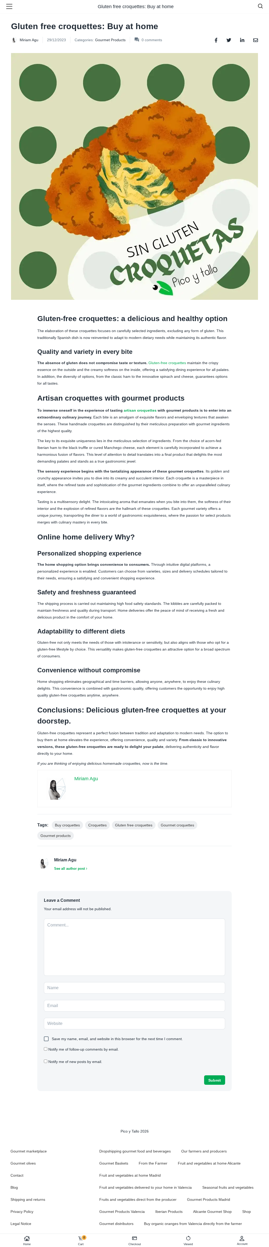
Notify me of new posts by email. (75, 1062)
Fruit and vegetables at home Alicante (209, 1163)
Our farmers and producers (204, 1151)
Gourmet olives (23, 1163)
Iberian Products (169, 1211)
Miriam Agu (29, 40)
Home (27, 1244)
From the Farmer (153, 1163)
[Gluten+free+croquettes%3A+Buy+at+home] (228, 40)
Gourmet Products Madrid (208, 1199)
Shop (246, 1211)
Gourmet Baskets (113, 1163)
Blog (14, 1187)
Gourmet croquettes (177, 825)
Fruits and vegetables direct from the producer (138, 1199)
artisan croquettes (140, 410)
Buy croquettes (67, 825)
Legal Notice (21, 1224)
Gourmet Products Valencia (122, 1211)
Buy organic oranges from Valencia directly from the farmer (193, 1224)
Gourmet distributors (116, 1224)
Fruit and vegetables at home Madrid (130, 1175)
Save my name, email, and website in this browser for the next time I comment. (117, 1039)
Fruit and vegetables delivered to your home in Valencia (145, 1187)
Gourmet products (55, 836)
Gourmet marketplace (29, 1151)
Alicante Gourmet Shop (212, 1211)
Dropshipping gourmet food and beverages (135, 1151)
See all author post (69, 869)
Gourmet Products (110, 40)
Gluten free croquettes (133, 825)
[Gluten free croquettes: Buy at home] (216, 40)
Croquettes (97, 825)
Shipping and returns (28, 1199)
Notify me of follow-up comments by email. (83, 1049)
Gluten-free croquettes (167, 363)
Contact (17, 1175)
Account (242, 1243)
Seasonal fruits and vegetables (228, 1187)
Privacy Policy (22, 1211)
